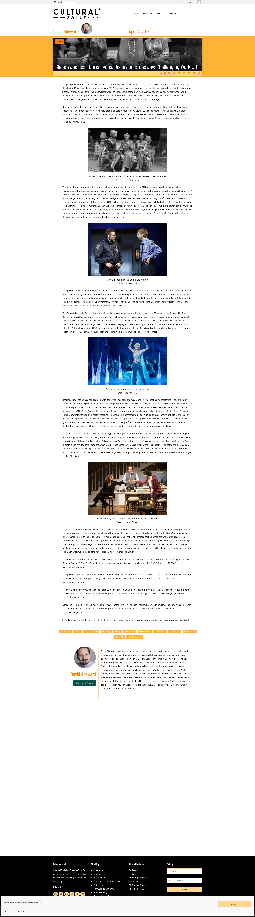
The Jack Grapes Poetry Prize (108, 881)
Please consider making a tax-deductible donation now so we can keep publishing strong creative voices (135, 620)
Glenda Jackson (91, 631)
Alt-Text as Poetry (137, 885)
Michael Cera (130, 631)
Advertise (98, 870)
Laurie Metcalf (190, 631)
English (59, 2)
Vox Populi (133, 881)
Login (182, 2)
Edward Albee (144, 631)
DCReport (133, 870)
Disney (117, 631)
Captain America (134, 637)
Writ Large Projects (138, 877)
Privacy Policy (100, 892)
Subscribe (98, 885)
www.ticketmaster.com (73, 597)
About (171, 13)
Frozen (77, 631)
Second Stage (160, 631)
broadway (106, 631)
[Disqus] (127, 740)
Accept (234, 904)
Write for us (99, 877)
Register (190, 2)
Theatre (59, 41)
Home (135, 13)
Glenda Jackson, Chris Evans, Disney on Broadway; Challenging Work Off (126, 66)
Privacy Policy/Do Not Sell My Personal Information (22, 912)
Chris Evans (66, 631)
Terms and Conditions (104, 888)
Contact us (99, 874)
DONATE (160, 13)
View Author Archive (84, 683)
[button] (169, 73)
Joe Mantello (175, 631)
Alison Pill (119, 637)
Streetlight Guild (136, 889)
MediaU (132, 874)
